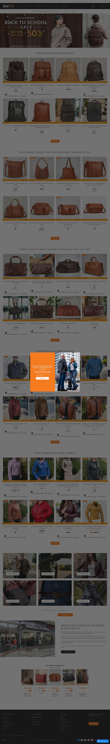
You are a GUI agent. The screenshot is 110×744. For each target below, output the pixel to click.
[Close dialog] (78, 354)
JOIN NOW (42, 378)
